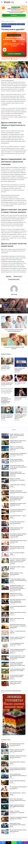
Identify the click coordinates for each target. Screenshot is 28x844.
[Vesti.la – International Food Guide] (8, 2)
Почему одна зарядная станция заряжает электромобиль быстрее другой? (18, 580)
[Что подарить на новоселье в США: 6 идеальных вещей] (7, 361)
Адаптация (11, 21)
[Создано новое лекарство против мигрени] (5, 614)
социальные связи (14, 279)
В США (7, 21)
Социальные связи (6, 26)
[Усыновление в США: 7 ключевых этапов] (5, 486)
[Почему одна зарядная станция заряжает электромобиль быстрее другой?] (5, 580)
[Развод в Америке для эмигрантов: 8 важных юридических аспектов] (5, 769)
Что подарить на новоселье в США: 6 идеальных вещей (5, 367)
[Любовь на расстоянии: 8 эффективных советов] (5, 683)
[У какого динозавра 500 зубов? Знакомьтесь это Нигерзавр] (5, 671)
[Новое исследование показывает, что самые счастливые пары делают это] (5, 651)
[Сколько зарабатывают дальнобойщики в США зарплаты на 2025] (5, 776)
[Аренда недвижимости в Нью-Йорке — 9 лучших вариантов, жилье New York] (5, 436)
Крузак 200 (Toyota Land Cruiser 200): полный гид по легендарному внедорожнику (18, 626)
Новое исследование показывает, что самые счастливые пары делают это (18, 651)
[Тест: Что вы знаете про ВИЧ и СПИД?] (5, 554)
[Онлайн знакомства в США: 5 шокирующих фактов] (5, 529)
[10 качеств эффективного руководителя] (21, 392)
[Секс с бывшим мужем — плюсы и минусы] (5, 517)
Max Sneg (14, 294)
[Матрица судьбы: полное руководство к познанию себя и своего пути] (5, 474)
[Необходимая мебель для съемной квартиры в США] (5, 542)
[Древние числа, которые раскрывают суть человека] (5, 595)
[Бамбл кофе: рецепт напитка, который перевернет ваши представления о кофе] (5, 498)
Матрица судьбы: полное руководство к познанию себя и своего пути (17, 473)
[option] (14, 305)
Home (3, 21)
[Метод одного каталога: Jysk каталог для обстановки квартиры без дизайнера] (5, 467)
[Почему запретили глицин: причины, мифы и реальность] (5, 461)
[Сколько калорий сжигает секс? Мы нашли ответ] (7, 378)
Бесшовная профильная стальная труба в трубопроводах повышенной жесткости (18, 601)
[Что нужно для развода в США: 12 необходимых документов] (5, 511)
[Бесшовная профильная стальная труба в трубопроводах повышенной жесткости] (5, 601)
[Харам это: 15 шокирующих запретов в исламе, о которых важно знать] (5, 448)
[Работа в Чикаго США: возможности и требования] (21, 362)
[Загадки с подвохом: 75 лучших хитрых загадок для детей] (5, 639)
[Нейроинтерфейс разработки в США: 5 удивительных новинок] (5, 807)
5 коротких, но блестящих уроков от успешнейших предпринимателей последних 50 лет (6, 400)
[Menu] (1, 2)
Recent (14, 429)
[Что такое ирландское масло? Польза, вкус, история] (5, 645)
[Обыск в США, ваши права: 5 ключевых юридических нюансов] (5, 800)
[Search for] (26, 2)
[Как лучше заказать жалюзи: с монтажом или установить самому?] (5, 677)
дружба (9, 276)
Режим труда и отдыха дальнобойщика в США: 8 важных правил (17, 825)
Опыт (23, 24)
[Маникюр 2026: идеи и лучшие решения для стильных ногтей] (5, 548)
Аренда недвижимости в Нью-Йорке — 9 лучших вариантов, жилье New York (17, 435)
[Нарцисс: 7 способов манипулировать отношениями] (5, 480)
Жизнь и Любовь (12, 24)
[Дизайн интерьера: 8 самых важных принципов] (5, 574)
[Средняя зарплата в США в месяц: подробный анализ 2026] (5, 442)
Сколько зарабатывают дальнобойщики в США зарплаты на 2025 (18, 776)
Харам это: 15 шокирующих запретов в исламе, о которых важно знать (17, 448)
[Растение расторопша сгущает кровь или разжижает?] (5, 523)
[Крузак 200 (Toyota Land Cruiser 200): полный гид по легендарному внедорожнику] (5, 626)
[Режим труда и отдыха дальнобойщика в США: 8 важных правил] (5, 825)
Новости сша (18, 276)
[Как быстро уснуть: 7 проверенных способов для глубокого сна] (5, 455)
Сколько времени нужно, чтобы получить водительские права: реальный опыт (17, 657)
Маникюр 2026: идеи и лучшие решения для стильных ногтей (12, 309)
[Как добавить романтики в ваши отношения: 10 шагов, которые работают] (21, 410)
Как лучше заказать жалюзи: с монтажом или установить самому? (17, 677)
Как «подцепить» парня (20, 382)
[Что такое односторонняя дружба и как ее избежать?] (5, 788)
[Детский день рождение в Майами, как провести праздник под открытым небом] (5, 535)
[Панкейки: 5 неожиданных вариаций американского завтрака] (5, 492)
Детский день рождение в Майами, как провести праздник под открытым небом (18, 535)
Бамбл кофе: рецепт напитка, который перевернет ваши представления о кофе (17, 498)
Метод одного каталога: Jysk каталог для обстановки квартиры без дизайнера (18, 467)
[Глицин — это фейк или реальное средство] (5, 633)
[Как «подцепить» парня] (21, 378)
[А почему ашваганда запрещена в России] (5, 608)
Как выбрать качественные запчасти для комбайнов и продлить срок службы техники (17, 664)
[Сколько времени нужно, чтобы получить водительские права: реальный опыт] (5, 657)
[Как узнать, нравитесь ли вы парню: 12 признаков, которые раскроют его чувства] (7, 410)
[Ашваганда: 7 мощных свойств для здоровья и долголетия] (5, 757)
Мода (19, 24)
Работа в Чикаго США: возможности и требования (20, 369)
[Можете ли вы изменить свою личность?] (5, 620)
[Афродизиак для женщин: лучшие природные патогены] (5, 505)
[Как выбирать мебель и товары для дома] (5, 568)
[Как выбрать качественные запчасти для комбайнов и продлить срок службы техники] (5, 664)
